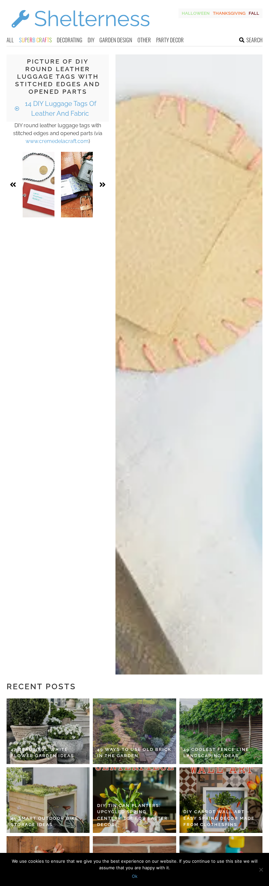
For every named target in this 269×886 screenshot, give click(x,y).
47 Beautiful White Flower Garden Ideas (42, 752)
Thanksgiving (229, 13)
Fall (254, 13)
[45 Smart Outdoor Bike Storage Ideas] (48, 800)
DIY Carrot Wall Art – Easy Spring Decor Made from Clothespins (219, 818)
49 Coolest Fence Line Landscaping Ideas (216, 752)
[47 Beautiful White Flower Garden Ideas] (48, 731)
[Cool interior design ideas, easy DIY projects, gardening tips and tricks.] (80, 32)
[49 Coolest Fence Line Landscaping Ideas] (220, 731)
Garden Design (115, 40)
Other (144, 40)
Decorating (69, 40)
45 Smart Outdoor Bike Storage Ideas (44, 821)
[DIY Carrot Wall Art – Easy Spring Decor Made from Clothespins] (220, 800)
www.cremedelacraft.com (57, 141)
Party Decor (170, 40)
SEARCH (254, 40)
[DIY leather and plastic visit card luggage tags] (38, 184)
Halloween (196, 13)
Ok (134, 876)
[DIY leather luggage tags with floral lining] (77, 184)
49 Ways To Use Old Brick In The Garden (134, 752)
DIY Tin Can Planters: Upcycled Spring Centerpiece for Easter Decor (132, 815)
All (10, 40)
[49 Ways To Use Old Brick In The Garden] (134, 731)
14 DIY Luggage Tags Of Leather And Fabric (59, 108)
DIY (91, 40)
